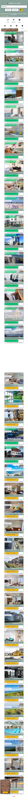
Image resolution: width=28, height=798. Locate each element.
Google (7, 781)
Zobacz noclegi (11, 387)
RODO (8, 790)
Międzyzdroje (8, 35)
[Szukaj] (20, 10)
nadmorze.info (14, 3)
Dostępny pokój (11, 46)
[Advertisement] (14, 358)
